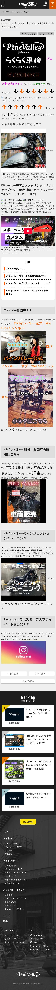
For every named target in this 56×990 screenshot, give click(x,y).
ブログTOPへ (28, 681)
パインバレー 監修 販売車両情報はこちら (26, 276)
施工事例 (8, 850)
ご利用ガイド (10, 876)
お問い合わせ (10, 905)
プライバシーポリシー (14, 909)
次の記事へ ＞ (42, 673)
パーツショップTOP (13, 869)
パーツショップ (28, 33)
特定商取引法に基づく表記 (16, 880)
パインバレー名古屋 (13, 847)
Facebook (37, 935)
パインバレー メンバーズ (15, 898)
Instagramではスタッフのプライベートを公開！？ (27, 292)
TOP (5, 832)
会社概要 (8, 895)
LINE (34, 942)
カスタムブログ (21, 12)
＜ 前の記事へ (14, 673)
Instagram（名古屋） (42, 949)
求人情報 (28, 821)
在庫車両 (8, 854)
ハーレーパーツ (46, 33)
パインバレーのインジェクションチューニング (28, 283)
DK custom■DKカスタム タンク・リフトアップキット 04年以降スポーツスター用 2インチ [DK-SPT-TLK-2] (27, 190)
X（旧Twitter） (39, 939)
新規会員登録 (10, 866)
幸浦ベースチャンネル (14, 942)
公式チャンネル (11, 939)
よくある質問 (10, 902)
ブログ (6, 915)
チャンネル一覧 (11, 935)
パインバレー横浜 (12, 843)
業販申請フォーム (12, 883)
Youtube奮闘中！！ (15, 268)
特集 (5, 921)
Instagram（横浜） (41, 946)
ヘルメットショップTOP (15, 873)
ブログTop (6, 12)
